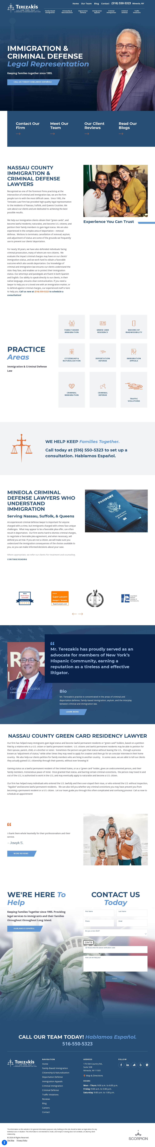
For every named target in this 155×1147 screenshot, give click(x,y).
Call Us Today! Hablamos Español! (33, 82)
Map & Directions (94, 1075)
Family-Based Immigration (55, 1068)
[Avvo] (134, 1065)
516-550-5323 (77, 1043)
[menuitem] (50, 12)
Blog (96, 3)
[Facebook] (121, 1065)
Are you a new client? (92, 931)
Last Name (122, 911)
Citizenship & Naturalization (55, 1072)
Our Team (86, 3)
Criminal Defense (50, 1090)
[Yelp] (141, 1065)
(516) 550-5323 (121, 3)
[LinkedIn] (128, 1065)
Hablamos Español (24, 928)
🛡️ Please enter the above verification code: (100, 948)
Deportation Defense (52, 1077)
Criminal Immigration (52, 1085)
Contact (105, 3)
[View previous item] (74, 614)
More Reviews (21, 853)
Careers (46, 1107)
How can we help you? (92, 957)
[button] (4, 1142)
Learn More (72, 712)
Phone (87, 921)
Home (76, 3)
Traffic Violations (50, 1094)
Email (120, 921)
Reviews (46, 1099)
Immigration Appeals (52, 1081)
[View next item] (80, 614)
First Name (89, 911)
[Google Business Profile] (147, 1065)
